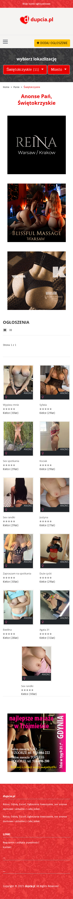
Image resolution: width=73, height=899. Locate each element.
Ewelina (7, 629)
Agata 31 (44, 629)
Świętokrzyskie (22, 69)
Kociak (43, 461)
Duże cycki (46, 573)
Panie (16, 87)
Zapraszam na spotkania (17, 573)
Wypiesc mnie (11, 404)
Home (6, 87)
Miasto (57, 69)
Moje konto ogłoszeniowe (36, 3)
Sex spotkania (11, 461)
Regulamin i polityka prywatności (21, 842)
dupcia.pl (30, 886)
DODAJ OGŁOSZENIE (53, 43)
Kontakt (7, 847)
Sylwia (43, 404)
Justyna (44, 517)
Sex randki (9, 517)
